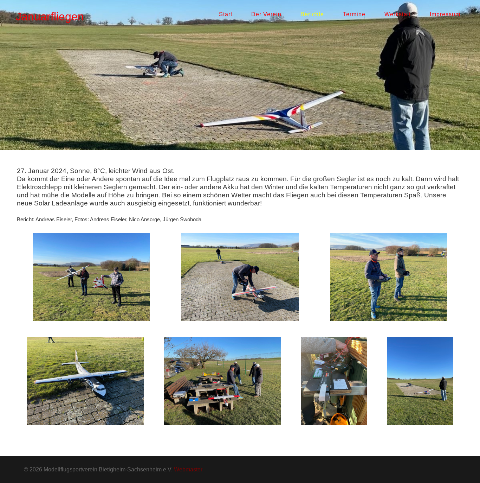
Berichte (312, 14)
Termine (354, 14)
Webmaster (188, 469)
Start (225, 14)
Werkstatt (397, 14)
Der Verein (266, 14)
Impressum (445, 14)
